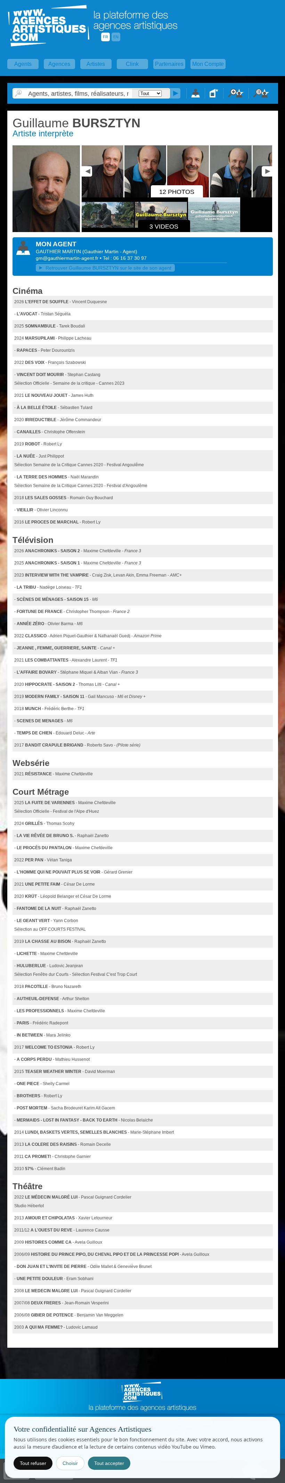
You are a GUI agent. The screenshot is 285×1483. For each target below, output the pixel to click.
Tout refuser (33, 1463)
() (109, 251)
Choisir (70, 1463)
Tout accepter (109, 1463)
